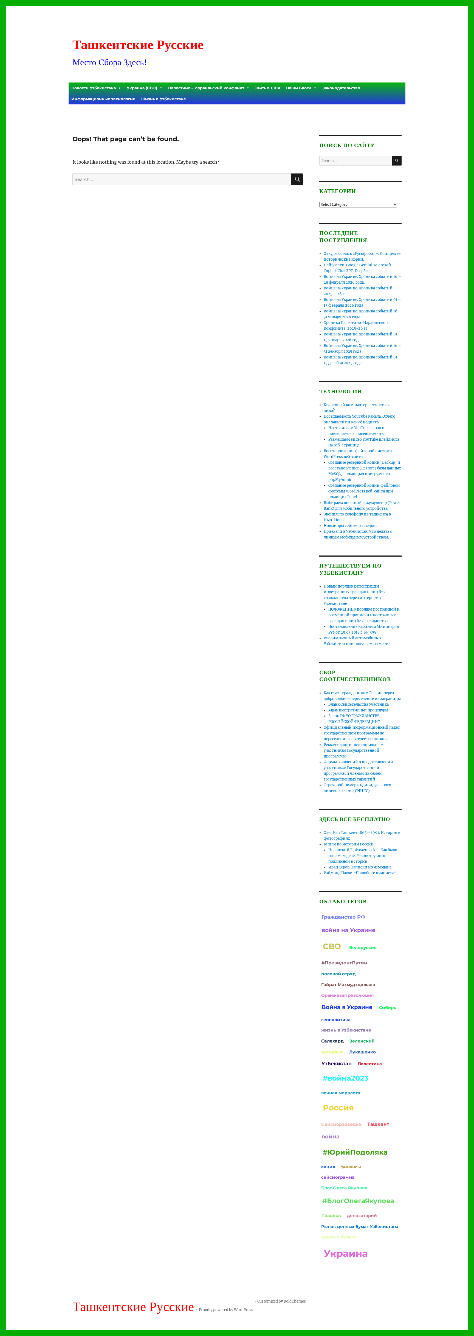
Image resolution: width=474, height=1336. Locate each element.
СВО (332, 946)
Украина (346, 1253)
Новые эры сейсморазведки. (350, 525)
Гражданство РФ (343, 917)
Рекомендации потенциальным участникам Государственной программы (353, 750)
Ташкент (378, 1124)
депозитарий (362, 1215)
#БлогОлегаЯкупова (358, 1201)
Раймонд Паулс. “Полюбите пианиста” (360, 873)
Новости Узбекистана (93, 88)
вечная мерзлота (340, 1092)
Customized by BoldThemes (281, 1301)
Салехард (332, 1041)
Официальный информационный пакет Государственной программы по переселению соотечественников (362, 733)
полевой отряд (338, 973)
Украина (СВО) (142, 88)
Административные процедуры (358, 710)
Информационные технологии (103, 98)
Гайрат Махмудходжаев (348, 984)
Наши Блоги (298, 88)
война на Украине (349, 930)
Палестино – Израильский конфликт (206, 88)
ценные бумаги (339, 1237)
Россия (338, 1107)
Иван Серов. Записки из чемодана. (360, 867)
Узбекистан (336, 1063)
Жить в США (268, 88)
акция (328, 1166)
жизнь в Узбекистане (346, 1030)
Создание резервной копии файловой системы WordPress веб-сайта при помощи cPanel (364, 491)
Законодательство (341, 88)
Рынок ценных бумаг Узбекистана (359, 1226)
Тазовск (331, 1215)
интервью (332, 1052)
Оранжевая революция (347, 995)
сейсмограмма (337, 1177)
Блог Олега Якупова (344, 1187)
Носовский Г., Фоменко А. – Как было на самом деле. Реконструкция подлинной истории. (362, 856)
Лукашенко (362, 1052)
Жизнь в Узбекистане (163, 98)
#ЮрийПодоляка (355, 1152)
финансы (350, 1166)
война (331, 1136)
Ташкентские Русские (138, 44)
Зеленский (362, 1041)
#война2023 (345, 1078)
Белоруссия (363, 947)
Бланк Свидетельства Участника (358, 704)
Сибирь (387, 1007)
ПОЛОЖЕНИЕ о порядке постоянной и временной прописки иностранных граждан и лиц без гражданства (364, 615)
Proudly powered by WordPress (226, 1309)
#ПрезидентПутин (344, 962)
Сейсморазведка (341, 1124)
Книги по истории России (349, 844)
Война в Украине (347, 1007)
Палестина (370, 1063)
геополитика (336, 1019)
